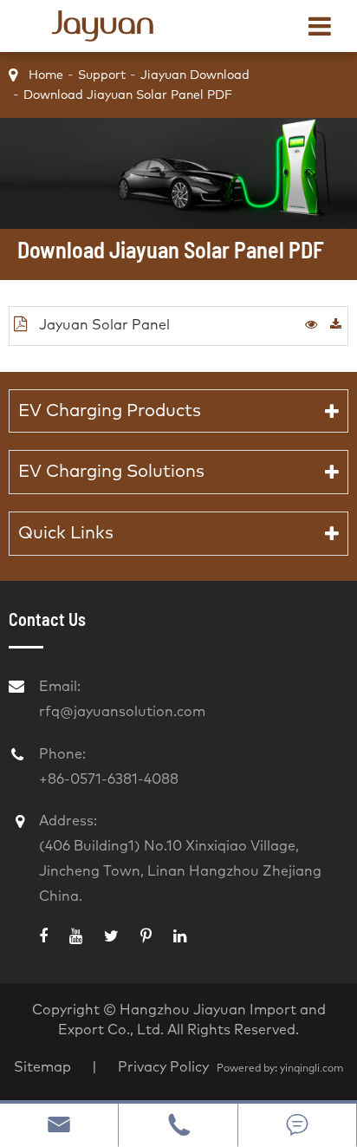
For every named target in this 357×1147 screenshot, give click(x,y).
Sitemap (42, 1067)
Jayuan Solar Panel (103, 325)
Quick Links (66, 533)
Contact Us (47, 619)
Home (46, 75)
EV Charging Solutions (111, 471)
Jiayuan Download (195, 75)
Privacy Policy (165, 1067)
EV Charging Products (109, 411)
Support (102, 75)
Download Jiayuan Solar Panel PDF (127, 95)
